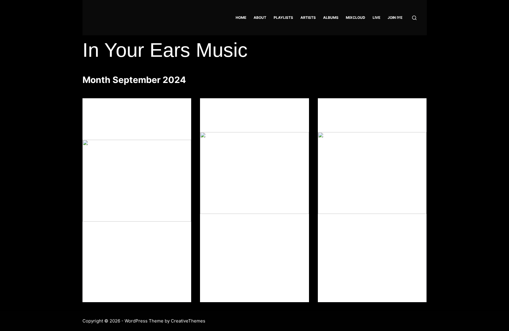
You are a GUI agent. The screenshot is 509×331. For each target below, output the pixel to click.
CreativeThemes (188, 321)
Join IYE (395, 17)
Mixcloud (355, 17)
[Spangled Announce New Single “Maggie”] (136, 180)
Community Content (111, 110)
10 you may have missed (244, 122)
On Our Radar (340, 110)
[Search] (414, 18)
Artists (308, 17)
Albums (330, 17)
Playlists (283, 17)
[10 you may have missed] (254, 173)
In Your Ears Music (165, 50)
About (260, 17)
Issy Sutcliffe (345, 122)
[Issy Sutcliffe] (372, 173)
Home (241, 17)
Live (376, 17)
